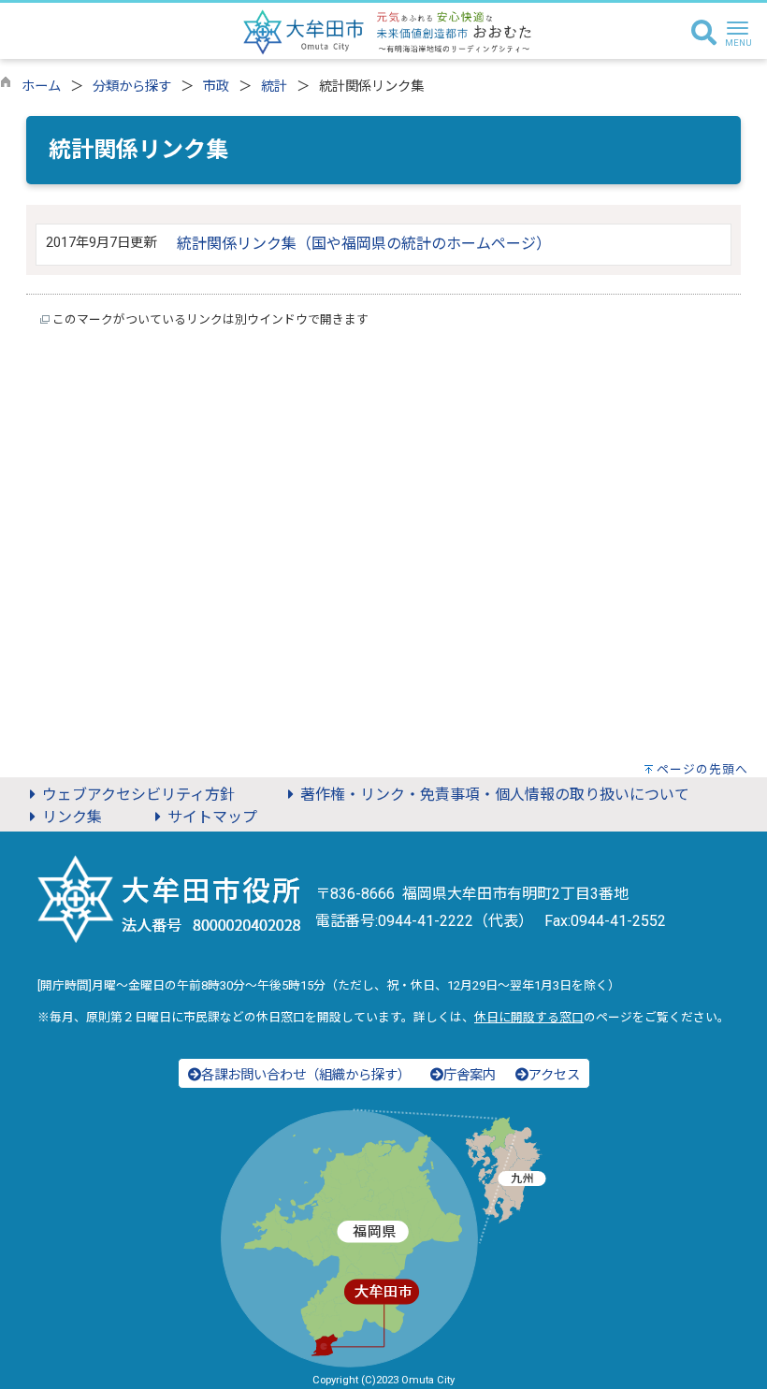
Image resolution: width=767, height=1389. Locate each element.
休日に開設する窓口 (529, 1017)
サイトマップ (212, 817)
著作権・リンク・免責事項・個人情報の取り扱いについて (494, 794)
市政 (216, 86)
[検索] (703, 34)
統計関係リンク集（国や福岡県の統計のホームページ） (364, 244)
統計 (274, 86)
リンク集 (72, 817)
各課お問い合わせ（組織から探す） (306, 1075)
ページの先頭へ (702, 769)
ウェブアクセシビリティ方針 (138, 794)
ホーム (41, 86)
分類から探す (132, 86)
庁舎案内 (469, 1075)
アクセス (554, 1075)
